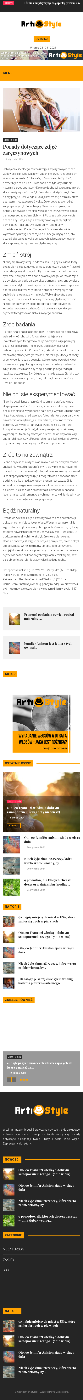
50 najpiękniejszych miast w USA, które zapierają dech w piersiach (46, 919)
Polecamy (8, 3)
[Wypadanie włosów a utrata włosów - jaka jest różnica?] (41, 723)
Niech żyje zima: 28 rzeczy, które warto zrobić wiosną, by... (48, 861)
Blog (6, 1270)
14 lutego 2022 (17, 1073)
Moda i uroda (10, 140)
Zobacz (14, 825)
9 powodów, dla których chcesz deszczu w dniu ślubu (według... (47, 882)
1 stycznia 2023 (14, 159)
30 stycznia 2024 (36, 847)
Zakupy (8, 1260)
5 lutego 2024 (17, 817)
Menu (8, 73)
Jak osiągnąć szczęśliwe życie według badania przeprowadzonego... (45, 981)
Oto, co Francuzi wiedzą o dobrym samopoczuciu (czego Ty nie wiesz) (33, 810)
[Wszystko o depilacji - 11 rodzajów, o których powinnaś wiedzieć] (41, 54)
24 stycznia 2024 (36, 890)
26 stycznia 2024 (36, 868)
